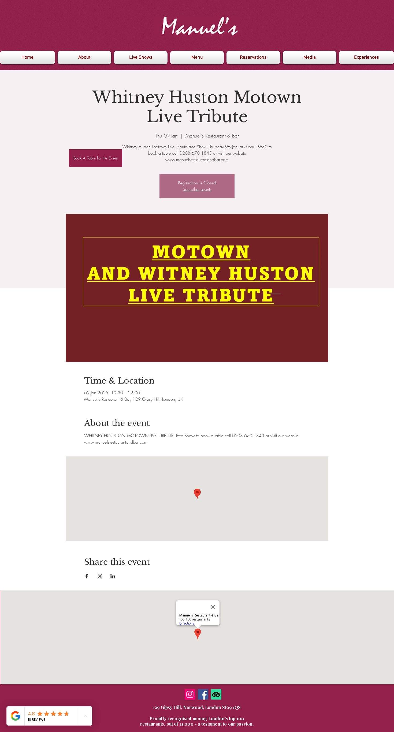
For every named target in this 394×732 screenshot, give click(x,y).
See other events (197, 189)
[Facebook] (203, 694)
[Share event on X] (99, 576)
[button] (309, 57)
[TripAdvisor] (216, 694)
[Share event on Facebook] (86, 576)
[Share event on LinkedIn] (113, 576)
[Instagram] (190, 694)
